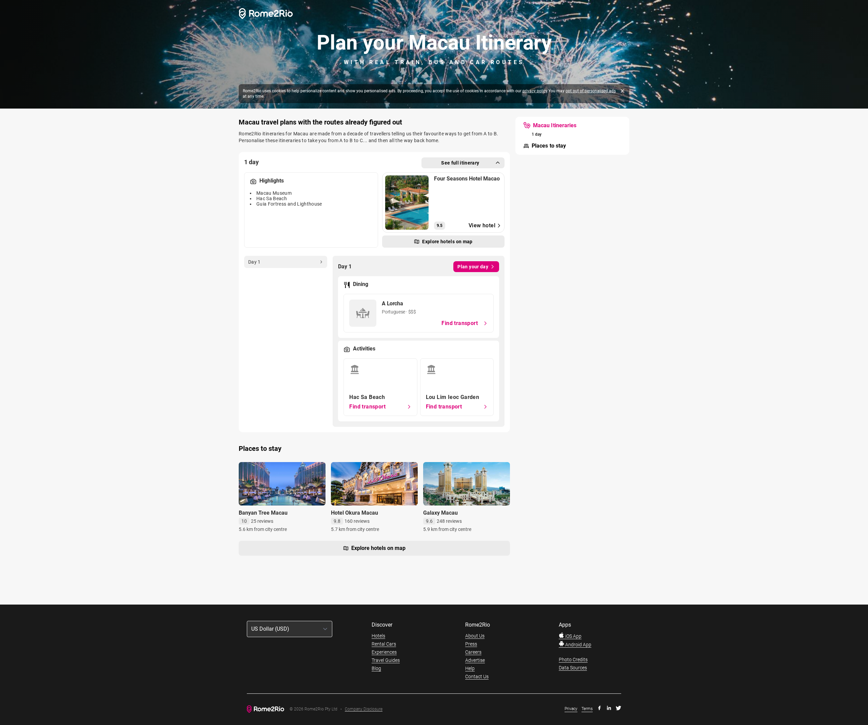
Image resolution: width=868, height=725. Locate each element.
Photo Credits (573, 659)
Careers (473, 652)
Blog (376, 668)
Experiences (384, 652)
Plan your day (472, 266)
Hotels (378, 635)
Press (471, 644)
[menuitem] (550, 125)
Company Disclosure (363, 709)
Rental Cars (384, 644)
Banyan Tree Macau (263, 513)
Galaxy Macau (440, 513)
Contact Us (477, 676)
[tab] (285, 262)
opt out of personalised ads (591, 91)
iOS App (572, 636)
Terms (587, 708)
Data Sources (573, 667)
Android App (577, 644)
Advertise (475, 660)
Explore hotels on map (378, 548)
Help (470, 668)
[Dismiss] (622, 91)
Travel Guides (386, 660)
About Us (475, 635)
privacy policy (534, 91)
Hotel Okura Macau (354, 513)
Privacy (571, 708)
